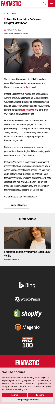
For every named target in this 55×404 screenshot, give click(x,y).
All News (11, 13)
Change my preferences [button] (27, 399)
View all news (18, 205)
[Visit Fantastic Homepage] (27, 363)
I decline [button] (40, 395)
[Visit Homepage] (11, 3)
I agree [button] (14, 395)
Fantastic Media (21, 33)
